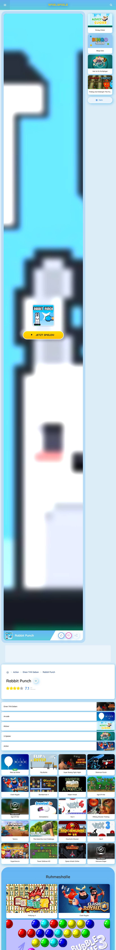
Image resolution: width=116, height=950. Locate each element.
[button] (111, 5)
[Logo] (58, 5)
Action (16, 672)
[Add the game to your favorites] (36, 681)
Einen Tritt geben (31, 672)
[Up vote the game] (61, 635)
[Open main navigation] (5, 5)
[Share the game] (76, 635)
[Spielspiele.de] (7, 672)
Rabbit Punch (49, 672)
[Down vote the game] (68, 635)
